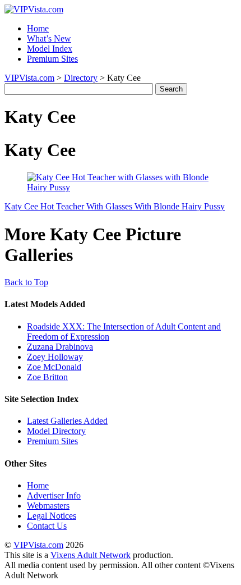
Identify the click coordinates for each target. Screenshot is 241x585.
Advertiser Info (54, 495)
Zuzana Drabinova (60, 346)
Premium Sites (52, 58)
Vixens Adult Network (90, 555)
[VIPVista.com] (33, 9)
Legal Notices (51, 515)
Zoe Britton (47, 377)
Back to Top (26, 282)
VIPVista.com (29, 78)
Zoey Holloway (55, 357)
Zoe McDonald (54, 367)
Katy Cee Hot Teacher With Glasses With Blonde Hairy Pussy (114, 206)
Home (38, 28)
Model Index (49, 48)
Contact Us (47, 526)
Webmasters (48, 505)
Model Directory (56, 431)
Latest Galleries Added (67, 421)
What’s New (49, 38)
